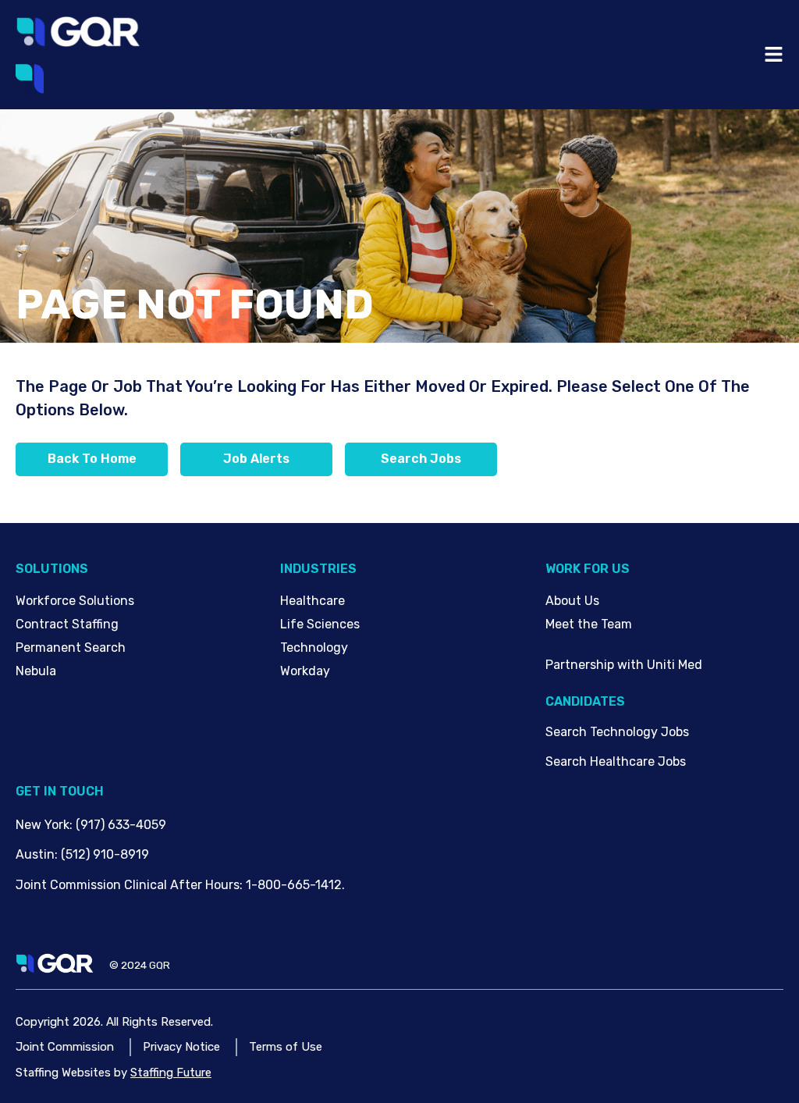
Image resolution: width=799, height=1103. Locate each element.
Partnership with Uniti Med (623, 664)
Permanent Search (71, 647)
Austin (35, 854)
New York (42, 824)
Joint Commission (65, 1047)
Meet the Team (588, 624)
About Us (572, 600)
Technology (314, 647)
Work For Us (587, 568)
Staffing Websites (63, 1073)
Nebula (36, 671)
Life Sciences (320, 624)
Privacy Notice (181, 1047)
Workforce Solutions (75, 600)
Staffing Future (170, 1073)
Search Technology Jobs (617, 731)
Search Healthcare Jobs (615, 761)
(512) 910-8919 (105, 854)
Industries (318, 568)
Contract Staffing (67, 624)
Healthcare (312, 600)
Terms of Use (285, 1047)
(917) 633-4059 (121, 824)
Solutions (52, 568)
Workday (305, 671)
